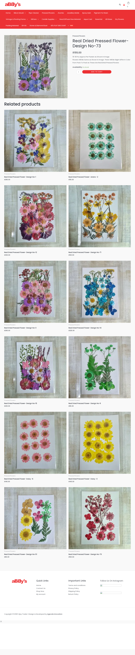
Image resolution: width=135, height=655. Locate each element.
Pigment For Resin (101, 13)
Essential (98, 19)
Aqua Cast (88, 19)
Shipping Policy (74, 591)
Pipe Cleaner (34, 13)
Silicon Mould (19, 13)
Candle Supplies (48, 19)
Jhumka (61, 13)
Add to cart (97, 72)
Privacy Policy (73, 588)
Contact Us (40, 588)
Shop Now (40, 591)
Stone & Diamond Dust (38, 25)
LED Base (108, 19)
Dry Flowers (119, 19)
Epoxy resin (86, 13)
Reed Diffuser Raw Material (70, 19)
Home (8, 13)
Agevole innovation (54, 614)
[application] (25, 13)
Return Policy (73, 594)
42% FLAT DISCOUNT (58, 25)
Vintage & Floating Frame (16, 19)
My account (40, 594)
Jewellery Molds (73, 13)
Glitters (34, 19)
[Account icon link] (124, 5)
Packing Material (12, 25)
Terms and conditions (76, 585)
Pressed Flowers (48, 13)
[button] (120, 4)
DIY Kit (24, 25)
